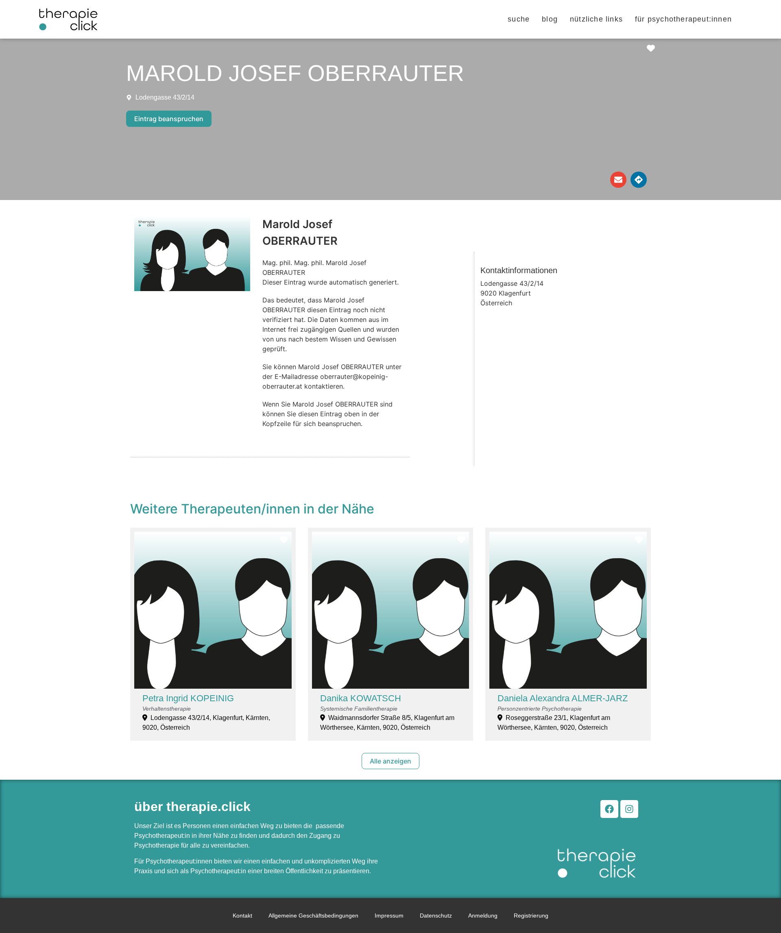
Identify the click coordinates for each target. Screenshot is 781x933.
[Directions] (638, 180)
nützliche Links (596, 19)
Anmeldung (482, 915)
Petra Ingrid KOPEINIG (188, 698)
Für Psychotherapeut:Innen (683, 19)
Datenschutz (436, 915)
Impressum (389, 915)
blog (550, 19)
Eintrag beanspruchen (168, 119)
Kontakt (242, 915)
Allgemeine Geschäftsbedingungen (313, 915)
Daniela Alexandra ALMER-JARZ (562, 698)
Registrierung (531, 915)
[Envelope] (618, 180)
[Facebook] (609, 809)
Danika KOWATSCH (360, 698)
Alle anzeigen (390, 761)
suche (519, 19)
